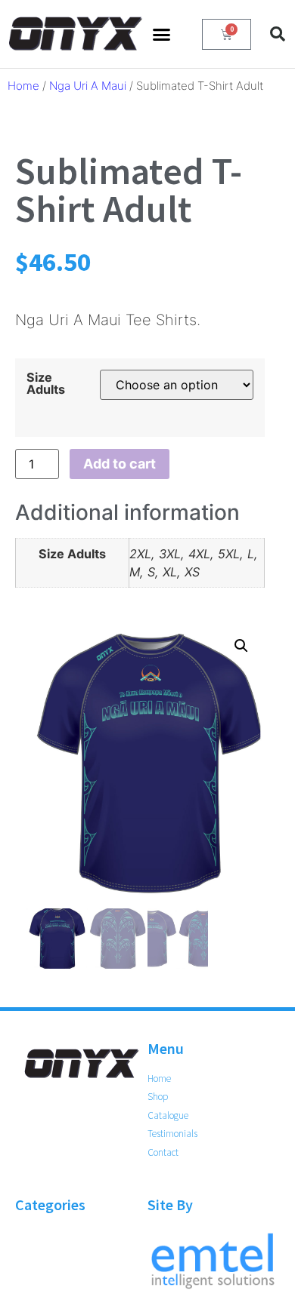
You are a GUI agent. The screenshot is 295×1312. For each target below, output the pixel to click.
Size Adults (45, 383)
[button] (162, 34)
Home (23, 85)
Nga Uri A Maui (87, 85)
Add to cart (119, 464)
